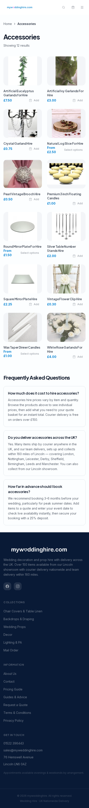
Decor (7, 634)
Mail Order (10, 650)
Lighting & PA (12, 642)
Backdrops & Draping (18, 619)
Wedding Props (14, 627)
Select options (73, 149)
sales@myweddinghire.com (23, 750)
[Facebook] (7, 586)
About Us (9, 673)
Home (7, 24)
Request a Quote (15, 705)
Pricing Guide (12, 689)
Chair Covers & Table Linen (22, 611)
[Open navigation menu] (82, 7)
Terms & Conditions (17, 713)
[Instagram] (18, 586)
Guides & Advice (15, 697)
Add (36, 100)
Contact (8, 681)
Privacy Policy (13, 720)
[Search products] (63, 7)
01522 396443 (13, 743)
